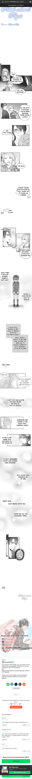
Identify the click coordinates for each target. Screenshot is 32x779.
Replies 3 (4, 725)
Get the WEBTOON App (20, 772)
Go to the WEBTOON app (16, 776)
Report (16, 694)
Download (16, 761)
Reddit (24, 684)
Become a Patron (16, 707)
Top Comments (6, 714)
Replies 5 (4, 739)
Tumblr (20, 684)
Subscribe (16, 688)
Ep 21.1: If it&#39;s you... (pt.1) (14, 2)
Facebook (12, 684)
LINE (8, 684)
